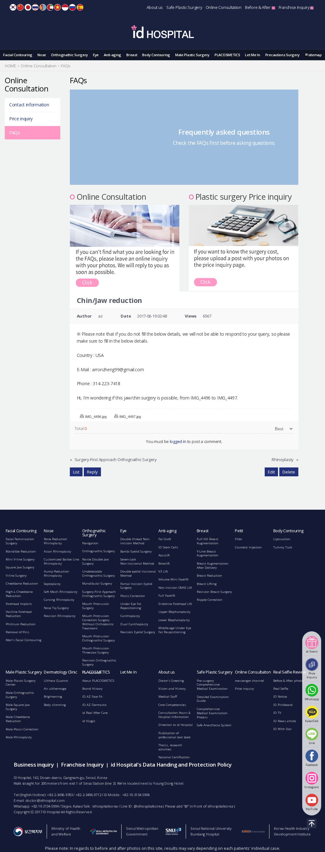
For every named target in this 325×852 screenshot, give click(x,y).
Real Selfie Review (289, 672)
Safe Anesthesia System (214, 725)
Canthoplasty (130, 616)
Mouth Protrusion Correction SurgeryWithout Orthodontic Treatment (98, 622)
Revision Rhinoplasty (60, 616)
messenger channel (249, 681)
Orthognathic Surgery (69, 54)
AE (50, 7)
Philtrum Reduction (21, 624)
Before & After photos (288, 681)
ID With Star (282, 729)
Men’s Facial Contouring (24, 640)
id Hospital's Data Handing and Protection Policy (171, 764)
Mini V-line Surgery (20, 559)
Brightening (53, 696)
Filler (238, 539)
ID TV (277, 713)
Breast (131, 54)
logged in (178, 441)
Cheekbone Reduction (22, 583)
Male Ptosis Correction (22, 729)
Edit (271, 472)
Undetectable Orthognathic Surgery (98, 573)
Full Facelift (166, 596)
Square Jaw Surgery (20, 567)
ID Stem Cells (168, 547)
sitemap (315, 54)
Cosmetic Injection (248, 547)
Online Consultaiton (253, 672)
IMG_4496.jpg (96, 417)
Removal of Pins (17, 632)
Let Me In (252, 54)
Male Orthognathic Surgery (20, 695)
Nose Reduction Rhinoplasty (55, 541)
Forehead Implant (19, 604)
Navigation (90, 543)
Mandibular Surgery (97, 583)
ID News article (284, 721)
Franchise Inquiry (294, 7)
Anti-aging (112, 54)
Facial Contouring (17, 54)
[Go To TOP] (311, 823)
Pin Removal (91, 673)
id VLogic (88, 721)
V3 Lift (163, 571)
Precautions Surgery (282, 54)
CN (20, 7)
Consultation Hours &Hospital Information (174, 715)
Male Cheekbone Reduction (18, 719)
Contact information (29, 105)
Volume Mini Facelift (173, 579)
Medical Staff (167, 696)
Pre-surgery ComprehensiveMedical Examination (212, 685)
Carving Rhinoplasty (59, 600)
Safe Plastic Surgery (184, 7)
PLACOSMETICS (227, 54)
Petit (239, 530)
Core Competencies (172, 705)
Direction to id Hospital (175, 725)
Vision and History (172, 689)
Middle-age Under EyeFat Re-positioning (174, 630)
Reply (92, 472)
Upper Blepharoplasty (174, 612)
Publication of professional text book (174, 735)
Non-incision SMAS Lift (175, 588)
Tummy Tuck (282, 547)
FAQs (14, 133)
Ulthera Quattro (56, 681)
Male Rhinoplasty (19, 737)
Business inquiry (34, 764)
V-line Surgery (16, 576)
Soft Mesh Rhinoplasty (60, 592)
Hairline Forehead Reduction (19, 614)
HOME (10, 66)
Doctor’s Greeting (171, 681)
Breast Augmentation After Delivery (213, 565)
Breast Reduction (209, 576)
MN (42, 7)
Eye (96, 54)
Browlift (164, 563)
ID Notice (280, 696)
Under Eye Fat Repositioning (130, 606)
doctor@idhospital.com (45, 800)
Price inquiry (21, 119)
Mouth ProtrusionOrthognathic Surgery (98, 638)
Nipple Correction (209, 600)
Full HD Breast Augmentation (207, 541)
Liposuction (281, 539)
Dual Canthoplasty (134, 624)
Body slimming (55, 705)
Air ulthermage (55, 689)
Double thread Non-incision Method (135, 541)
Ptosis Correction (132, 596)
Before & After (258, 7)
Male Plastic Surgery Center (21, 683)
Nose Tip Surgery (56, 608)
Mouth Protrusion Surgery (95, 606)
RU (72, 7)
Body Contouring (156, 54)
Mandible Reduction (21, 551)
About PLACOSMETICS (98, 681)
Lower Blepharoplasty (174, 620)
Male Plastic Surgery (192, 54)
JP (27, 7)
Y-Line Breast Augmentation (207, 553)
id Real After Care (95, 713)
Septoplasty (52, 584)
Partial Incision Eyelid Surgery (136, 586)
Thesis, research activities (170, 747)
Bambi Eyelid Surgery (136, 551)
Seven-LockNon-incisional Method (137, 561)
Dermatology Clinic (60, 672)
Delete (288, 472)
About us (155, 7)
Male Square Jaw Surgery (18, 707)
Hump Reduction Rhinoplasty (56, 573)
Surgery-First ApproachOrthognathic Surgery (99, 594)
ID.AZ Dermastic (94, 705)
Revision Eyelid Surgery (137, 632)
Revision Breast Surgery (214, 592)
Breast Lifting (207, 584)
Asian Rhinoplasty (57, 551)
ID (65, 7)
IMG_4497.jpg (130, 417)
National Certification (174, 757)
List (76, 472)
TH (35, 7)
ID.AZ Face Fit (92, 696)
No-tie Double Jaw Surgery (95, 561)
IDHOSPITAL (162, 33)
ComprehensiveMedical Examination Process (212, 713)
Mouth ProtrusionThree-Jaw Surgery (95, 650)
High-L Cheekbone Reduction (19, 594)
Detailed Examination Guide (213, 699)
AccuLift (164, 555)
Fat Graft (164, 539)
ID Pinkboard (283, 705)
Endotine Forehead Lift (175, 604)
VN (57, 7)
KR (13, 7)
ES (79, 7)
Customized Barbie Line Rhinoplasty (61, 561)
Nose (41, 54)
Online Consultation (224, 7)
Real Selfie (280, 689)
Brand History (92, 689)
